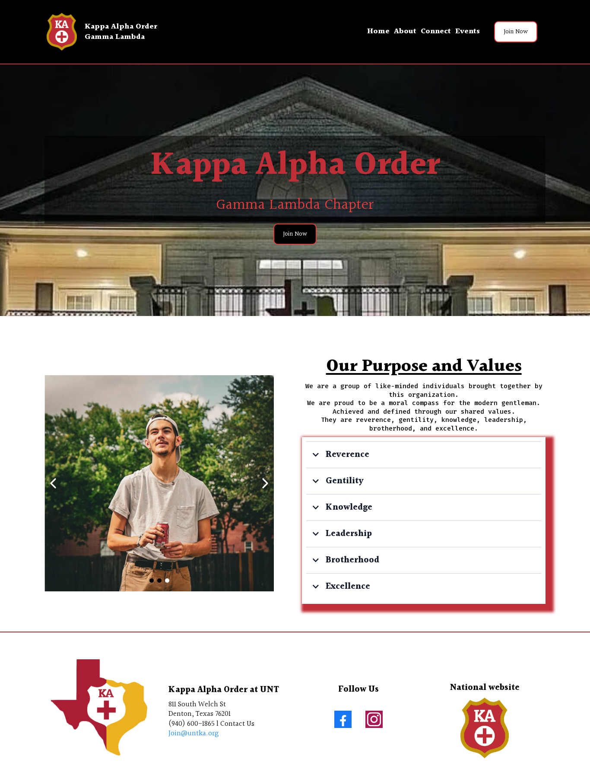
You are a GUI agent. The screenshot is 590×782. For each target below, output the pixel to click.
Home (378, 31)
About (405, 31)
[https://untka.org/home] (62, 32)
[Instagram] (374, 719)
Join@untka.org (193, 733)
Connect (436, 31)
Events (467, 31)
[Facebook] (342, 719)
